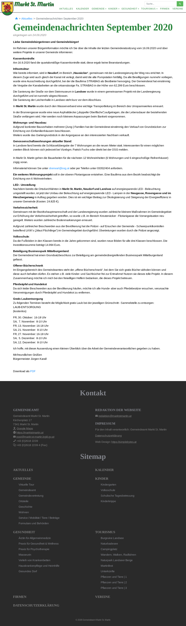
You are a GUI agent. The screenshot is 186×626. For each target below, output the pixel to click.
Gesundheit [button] (129, 8)
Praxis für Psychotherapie (34, 549)
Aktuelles (66, 8)
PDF (33, 371)
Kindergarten (108, 484)
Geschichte (25, 506)
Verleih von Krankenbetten (34, 560)
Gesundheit (24, 532)
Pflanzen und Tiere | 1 (114, 576)
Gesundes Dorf (28, 571)
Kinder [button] (113, 8)
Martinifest (107, 565)
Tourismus (105, 532)
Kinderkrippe (108, 501)
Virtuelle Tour (26, 484)
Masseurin (25, 554)
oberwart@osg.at (59, 168)
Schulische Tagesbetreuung (117, 495)
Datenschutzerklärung (36, 605)
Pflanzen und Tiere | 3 (114, 587)
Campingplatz (109, 549)
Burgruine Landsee (112, 538)
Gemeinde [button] (98, 8)
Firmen (164, 8)
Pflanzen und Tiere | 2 (114, 582)
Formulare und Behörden (34, 523)
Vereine (177, 8)
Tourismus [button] (148, 8)
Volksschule (108, 490)
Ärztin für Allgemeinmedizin (35, 538)
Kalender (82, 8)
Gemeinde (22, 478)
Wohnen (24, 512)
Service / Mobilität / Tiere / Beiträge (39, 517)
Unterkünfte (108, 571)
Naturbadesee (109, 543)
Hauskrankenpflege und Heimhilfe (39, 565)
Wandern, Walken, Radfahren (118, 554)
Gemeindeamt (27, 490)
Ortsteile (23, 501)
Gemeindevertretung (31, 495)
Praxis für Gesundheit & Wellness (39, 543)
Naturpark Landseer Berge (117, 560)
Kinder (101, 478)
